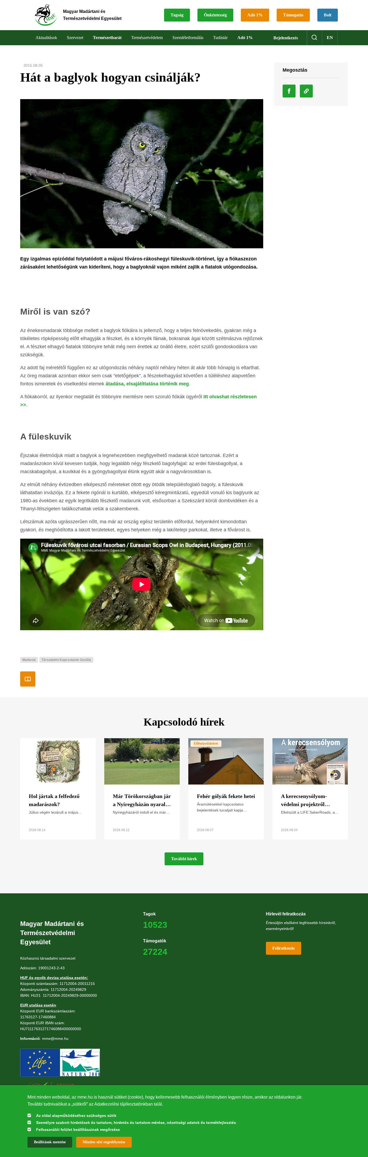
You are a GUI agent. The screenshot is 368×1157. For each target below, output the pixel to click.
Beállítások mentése (50, 1142)
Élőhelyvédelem (206, 743)
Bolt (327, 15)
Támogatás (293, 15)
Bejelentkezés (285, 38)
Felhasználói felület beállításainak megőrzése (78, 1129)
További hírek (184, 858)
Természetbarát (107, 37)
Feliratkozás (283, 948)
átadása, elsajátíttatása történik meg (147, 383)
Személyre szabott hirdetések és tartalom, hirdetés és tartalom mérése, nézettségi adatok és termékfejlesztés (136, 1122)
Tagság (177, 15)
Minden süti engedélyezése (104, 1142)
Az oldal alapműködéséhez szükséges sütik (76, 1115)
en (330, 37)
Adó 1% (255, 15)
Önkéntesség (215, 15)
